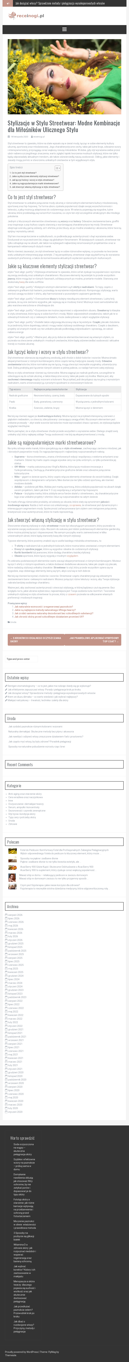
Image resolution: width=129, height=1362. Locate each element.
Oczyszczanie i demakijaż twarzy (26, 804)
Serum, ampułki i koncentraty (23, 807)
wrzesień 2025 (16, 954)
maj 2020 (13, 1097)
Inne (10, 800)
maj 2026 (13, 925)
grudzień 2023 (16, 990)
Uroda (13, 622)
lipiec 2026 (13, 918)
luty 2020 (13, 1108)
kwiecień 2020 (15, 1101)
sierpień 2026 (15, 915)
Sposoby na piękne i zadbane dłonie (39, 858)
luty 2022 (13, 1022)
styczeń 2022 (15, 1026)
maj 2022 (13, 1011)
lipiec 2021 (13, 1047)
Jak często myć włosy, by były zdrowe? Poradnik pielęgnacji (39, 741)
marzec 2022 (15, 1018)
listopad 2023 (15, 993)
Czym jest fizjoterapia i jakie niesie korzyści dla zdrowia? (50, 885)
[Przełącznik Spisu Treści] (56, 168)
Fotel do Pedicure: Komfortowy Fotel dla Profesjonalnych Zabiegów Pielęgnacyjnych (64, 850)
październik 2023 (17, 997)
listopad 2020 (15, 1076)
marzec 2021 (15, 1061)
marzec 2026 (15, 933)
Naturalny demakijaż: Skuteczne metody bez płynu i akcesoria (41, 731)
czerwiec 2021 (16, 1051)
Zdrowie (12, 824)
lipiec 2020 (13, 1090)
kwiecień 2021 (15, 1058)
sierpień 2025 (15, 958)
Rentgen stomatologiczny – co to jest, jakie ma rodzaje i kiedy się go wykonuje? (49, 686)
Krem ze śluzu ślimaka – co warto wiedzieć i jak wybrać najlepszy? (52, 3)
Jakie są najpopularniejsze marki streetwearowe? (35, 183)
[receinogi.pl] (27, 15)
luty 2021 (13, 1065)
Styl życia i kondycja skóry (21, 814)
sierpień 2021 (15, 1044)
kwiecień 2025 (15, 972)
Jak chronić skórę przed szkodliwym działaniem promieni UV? (49, 616)
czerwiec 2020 (16, 1094)
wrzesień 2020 (16, 1083)
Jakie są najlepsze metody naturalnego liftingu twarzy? (45, 610)
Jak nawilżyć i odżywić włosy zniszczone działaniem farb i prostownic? (45, 736)
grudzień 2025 (16, 943)
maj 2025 (13, 968)
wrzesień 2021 (16, 1040)
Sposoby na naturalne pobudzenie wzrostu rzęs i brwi (36, 746)
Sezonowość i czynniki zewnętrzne (27, 810)
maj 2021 (13, 1054)
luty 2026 (13, 936)
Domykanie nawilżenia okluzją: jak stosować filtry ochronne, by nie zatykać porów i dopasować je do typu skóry (23, 1184)
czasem (72, 594)
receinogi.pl (39, 136)
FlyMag (52, 1352)
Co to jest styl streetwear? (24, 173)
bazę (22, 282)
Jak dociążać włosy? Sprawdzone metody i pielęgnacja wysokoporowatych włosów (52, 693)
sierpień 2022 (15, 1001)
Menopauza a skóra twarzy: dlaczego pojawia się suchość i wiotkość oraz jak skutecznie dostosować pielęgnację (24, 1291)
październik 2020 (17, 1079)
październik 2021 (17, 1036)
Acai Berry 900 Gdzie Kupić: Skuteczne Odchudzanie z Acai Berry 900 (56, 866)
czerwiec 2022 (16, 1008)
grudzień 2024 (16, 975)
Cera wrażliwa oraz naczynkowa (25, 797)
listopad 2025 (15, 947)
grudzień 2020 (16, 1072)
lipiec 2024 (13, 979)
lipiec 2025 (13, 961)
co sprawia (75, 505)
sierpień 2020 (15, 1086)
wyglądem (72, 556)
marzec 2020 (15, 1104)
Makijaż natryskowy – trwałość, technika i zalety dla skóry (38, 700)
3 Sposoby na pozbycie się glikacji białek (24, 1236)
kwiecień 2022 (15, 1015)
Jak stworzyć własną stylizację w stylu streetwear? (36, 187)
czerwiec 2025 (16, 965)
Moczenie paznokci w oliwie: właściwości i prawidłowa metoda (25, 1224)
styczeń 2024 (15, 986)
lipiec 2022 (13, 1004)
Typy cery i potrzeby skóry (22, 817)
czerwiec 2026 (16, 922)
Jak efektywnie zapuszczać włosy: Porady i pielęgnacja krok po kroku (44, 689)
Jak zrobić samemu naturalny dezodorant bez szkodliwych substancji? (53, 613)
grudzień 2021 (16, 1029)
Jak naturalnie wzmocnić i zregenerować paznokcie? (43, 606)
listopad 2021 (15, 1033)
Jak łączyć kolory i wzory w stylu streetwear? (33, 180)
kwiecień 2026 (15, 929)
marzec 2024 (15, 983)
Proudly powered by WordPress (22, 1352)
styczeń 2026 (15, 940)
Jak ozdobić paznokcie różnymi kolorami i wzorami (35, 726)
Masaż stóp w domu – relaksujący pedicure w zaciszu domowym (53, 875)
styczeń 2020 (15, 1112)
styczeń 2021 (15, 1069)
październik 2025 (17, 950)
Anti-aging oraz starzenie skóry (25, 794)
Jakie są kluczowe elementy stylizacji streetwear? (35, 176)
